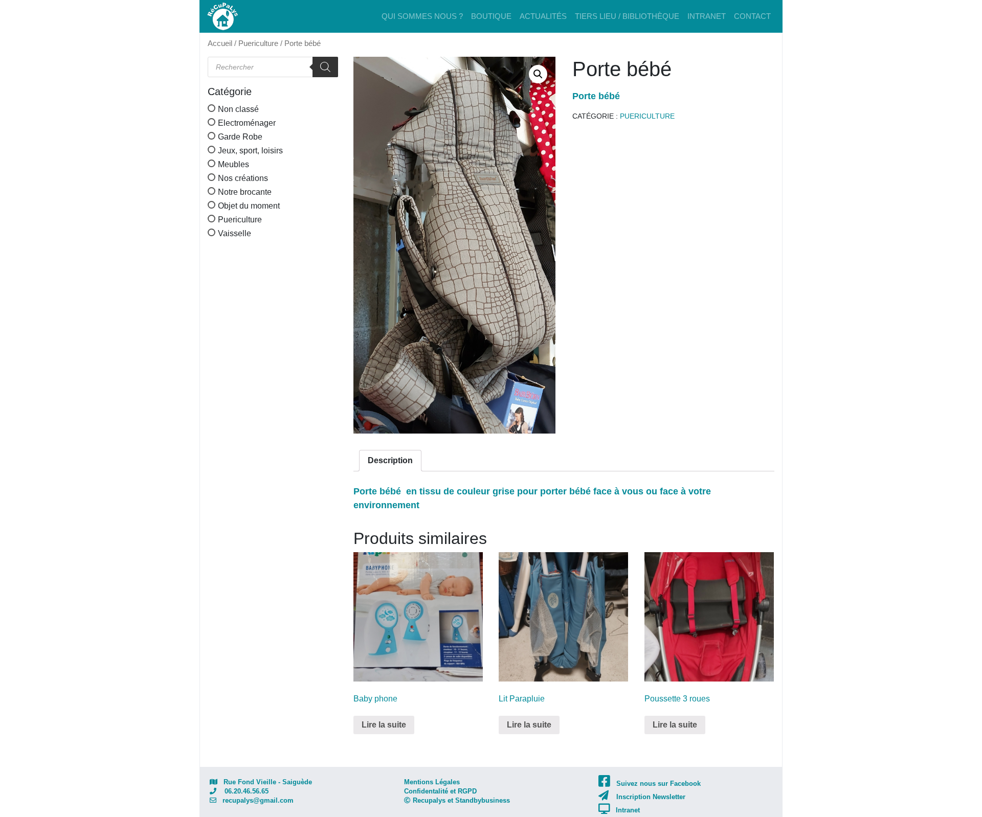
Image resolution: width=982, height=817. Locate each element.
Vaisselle (234, 233)
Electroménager (247, 123)
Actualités (543, 16)
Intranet (706, 16)
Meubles (233, 164)
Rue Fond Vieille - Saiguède (264, 782)
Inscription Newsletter (650, 797)
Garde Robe (240, 136)
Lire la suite (384, 724)
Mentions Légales (432, 782)
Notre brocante (245, 192)
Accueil (220, 43)
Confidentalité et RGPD (440, 791)
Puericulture (258, 43)
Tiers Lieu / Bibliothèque (627, 16)
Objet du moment (249, 205)
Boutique (491, 16)
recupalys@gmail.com (255, 800)
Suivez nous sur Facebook (658, 783)
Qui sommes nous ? (422, 16)
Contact (752, 16)
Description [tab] (390, 460)
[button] (538, 74)
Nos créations (243, 178)
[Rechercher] (325, 67)
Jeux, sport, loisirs (250, 150)
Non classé (238, 109)
